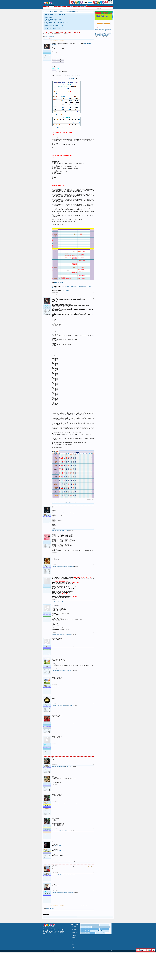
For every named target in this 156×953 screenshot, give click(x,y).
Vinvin (53, 703)
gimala (53, 528)
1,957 (49, 790)
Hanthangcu (97, 32)
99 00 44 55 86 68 (57, 845)
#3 (93, 528)
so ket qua (73, 947)
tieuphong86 (64, 294)
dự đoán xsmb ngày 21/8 (94, 928)
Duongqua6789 (97, 35)
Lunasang (53, 552)
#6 (93, 599)
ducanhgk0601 (107, 34)
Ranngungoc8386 (64, 566)
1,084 (49, 652)
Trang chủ (46, 6)
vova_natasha (54, 294)
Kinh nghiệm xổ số (74, 932)
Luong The (96, 30)
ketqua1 (73, 941)
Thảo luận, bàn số (83, 6)
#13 (93, 743)
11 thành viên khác (71, 566)
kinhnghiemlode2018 (98, 34)
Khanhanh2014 (109, 33)
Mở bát (67, 6)
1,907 (49, 732)
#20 (93, 890)
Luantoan (53, 668)
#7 (93, 632)
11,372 (49, 55)
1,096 (49, 670)
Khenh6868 (110, 30)
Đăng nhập (110, 0)
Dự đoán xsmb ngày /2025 (60, 282)
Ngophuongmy (63, 502)
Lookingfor (53, 632)
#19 (93, 872)
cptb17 (53, 564)
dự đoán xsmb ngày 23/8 (85, 930)
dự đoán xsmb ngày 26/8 (85, 932)
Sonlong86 (53, 764)
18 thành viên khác (69, 646)
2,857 (49, 572)
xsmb (72, 938)
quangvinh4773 (97, 29)
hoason (53, 599)
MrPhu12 (53, 784)
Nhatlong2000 (54, 502)
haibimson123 (110, 32)
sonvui (100, 33)
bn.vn (104, 30)
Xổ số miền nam (74, 929)
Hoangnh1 (106, 29)
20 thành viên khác (70, 601)
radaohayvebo (102, 29)
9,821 (49, 730)
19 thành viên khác (69, 670)
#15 (93, 784)
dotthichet (58, 530)
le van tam (105, 32)
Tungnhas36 (106, 35)
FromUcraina (59, 705)
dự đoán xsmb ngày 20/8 (85, 928)
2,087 (49, 654)
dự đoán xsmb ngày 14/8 (94, 924)
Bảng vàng (56, 6)
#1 (93, 292)
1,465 (49, 855)
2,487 (49, 813)
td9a (60, 530)
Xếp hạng (71, 6)
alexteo (63, 874)
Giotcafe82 (58, 646)
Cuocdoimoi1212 (59, 294)
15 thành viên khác (70, 705)
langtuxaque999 (58, 861)
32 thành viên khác (68, 874)
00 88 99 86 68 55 (57, 850)
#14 (93, 764)
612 (49, 547)
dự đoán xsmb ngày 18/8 (96, 926)
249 (49, 788)
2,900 (49, 751)
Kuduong (58, 634)
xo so (72, 940)
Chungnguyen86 (59, 601)
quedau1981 (63, 33)
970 (49, 570)
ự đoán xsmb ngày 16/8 (100, 932)
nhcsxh (53, 743)
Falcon (103, 33)
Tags (45, 908)
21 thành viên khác (65, 530)
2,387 (49, 857)
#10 (93, 684)
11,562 (49, 811)
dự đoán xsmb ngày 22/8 (104, 928)
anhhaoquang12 (101, 32)
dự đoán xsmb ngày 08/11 (50, 36)
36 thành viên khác (68, 634)
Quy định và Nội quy (110, 950)
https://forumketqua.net (73, 298)
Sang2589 (109, 29)
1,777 (49, 711)
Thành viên (76, 6)
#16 (93, 801)
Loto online (62, 6)
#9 (93, 668)
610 (49, 709)
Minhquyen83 (102, 35)
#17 (93, 828)
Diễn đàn (51, 6)
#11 (93, 703)
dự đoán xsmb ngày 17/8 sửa (86, 926)
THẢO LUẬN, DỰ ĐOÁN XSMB (53, 33)
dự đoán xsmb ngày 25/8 (104, 930)
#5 (93, 564)
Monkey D (105, 33)
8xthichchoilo (54, 872)
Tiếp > (62, 40)
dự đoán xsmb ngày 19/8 (106, 926)
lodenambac (53, 801)
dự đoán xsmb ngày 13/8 (85, 924)
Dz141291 (103, 34)
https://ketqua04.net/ (65, 290)
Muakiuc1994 (97, 33)
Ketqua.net (49, 950)
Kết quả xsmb (71, 78)
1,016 (49, 770)
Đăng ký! (103, 23)
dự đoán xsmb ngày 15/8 (104, 924)
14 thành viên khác (69, 294)
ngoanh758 (106, 30)
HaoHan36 (53, 861)
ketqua (73, 943)
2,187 (49, 672)
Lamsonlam (64, 670)
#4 (93, 552)
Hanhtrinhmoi (100, 30)
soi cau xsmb (92, 932)
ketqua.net (73, 937)
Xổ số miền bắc (74, 926)
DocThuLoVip (54, 890)
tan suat (73, 944)
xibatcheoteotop (59, 566)
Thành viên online (99, 27)
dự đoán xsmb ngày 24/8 (94, 930)
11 (60, 40)
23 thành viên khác (69, 861)
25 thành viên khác (69, 502)
